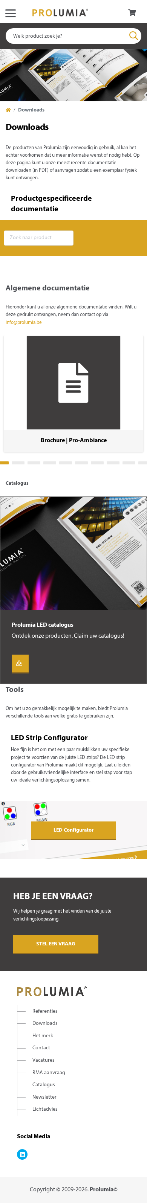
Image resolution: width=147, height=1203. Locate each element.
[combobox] (73, 36)
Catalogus (43, 1085)
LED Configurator (73, 830)
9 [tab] (128, 462)
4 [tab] (49, 462)
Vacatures (43, 1060)
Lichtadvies (45, 1109)
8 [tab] (113, 462)
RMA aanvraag (48, 1073)
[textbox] (73, 36)
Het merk (42, 1036)
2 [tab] (18, 462)
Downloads (45, 1023)
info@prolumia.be (24, 323)
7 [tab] (97, 462)
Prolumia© (104, 1190)
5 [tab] (65, 462)
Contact (41, 1048)
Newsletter (44, 1097)
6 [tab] (81, 462)
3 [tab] (34, 462)
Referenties (45, 1011)
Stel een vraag (55, 944)
